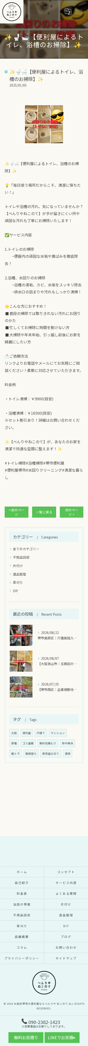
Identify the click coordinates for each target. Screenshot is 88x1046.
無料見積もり (47, 743)
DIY (15, 590)
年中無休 (67, 743)
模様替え (31, 753)
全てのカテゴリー (26, 548)
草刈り (18, 582)
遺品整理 (19, 574)
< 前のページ (16, 512)
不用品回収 (21, 557)
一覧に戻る (44, 512)
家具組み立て (50, 753)
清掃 (67, 753)
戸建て (41, 733)
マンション (58, 733)
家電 (14, 743)
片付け (18, 565)
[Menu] (78, 12)
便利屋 (27, 733)
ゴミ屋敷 (28, 743)
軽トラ (15, 753)
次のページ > (71, 512)
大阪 (14, 733)
